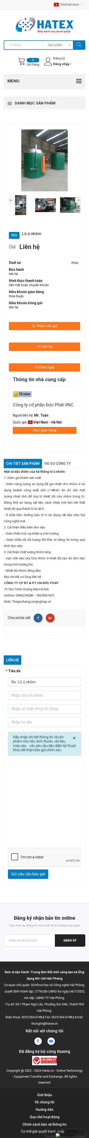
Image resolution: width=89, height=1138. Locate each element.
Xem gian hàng (44, 430)
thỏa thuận (16, 296)
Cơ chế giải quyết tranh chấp (43, 1131)
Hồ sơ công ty (57, 464)
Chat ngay (46, 367)
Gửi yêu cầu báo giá (28, 874)
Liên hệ (46, 346)
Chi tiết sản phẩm (23, 464)
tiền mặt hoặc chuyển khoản (29, 285)
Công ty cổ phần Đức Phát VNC (43, 404)
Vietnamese (69, 4)
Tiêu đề (14, 671)
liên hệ (13, 274)
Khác (75, 263)
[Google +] (50, 618)
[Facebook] (38, 618)
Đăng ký (70, 940)
